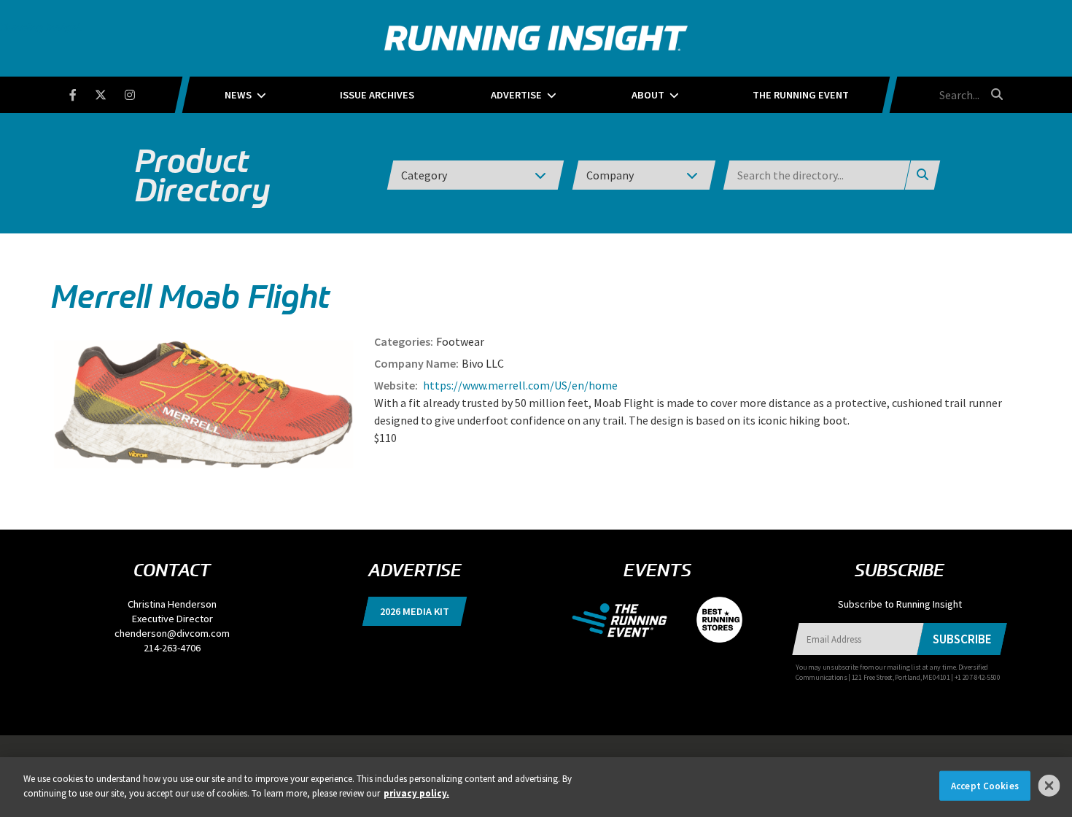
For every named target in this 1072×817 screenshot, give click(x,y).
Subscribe (962, 639)
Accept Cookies (985, 786)
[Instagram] (139, 92)
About (648, 94)
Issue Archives (377, 94)
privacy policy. (416, 792)
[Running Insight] (536, 38)
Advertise (516, 94)
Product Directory (202, 175)
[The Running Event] (627, 618)
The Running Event (801, 94)
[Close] (1049, 786)
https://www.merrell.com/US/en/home (519, 385)
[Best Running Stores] (712, 618)
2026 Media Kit (414, 611)
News (238, 94)
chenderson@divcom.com (172, 633)
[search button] (995, 94)
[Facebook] (82, 92)
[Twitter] (110, 92)
